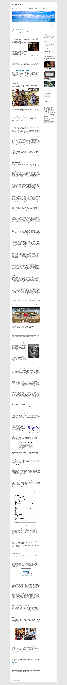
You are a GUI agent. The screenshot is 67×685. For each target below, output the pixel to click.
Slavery (28, 670)
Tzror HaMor (34, 335)
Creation (49, 109)
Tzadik (32, 335)
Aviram (37, 664)
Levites (13, 669)
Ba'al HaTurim (51, 108)
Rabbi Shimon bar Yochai (50, 118)
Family (34, 665)
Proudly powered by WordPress (16, 680)
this (14, 326)
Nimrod (29, 669)
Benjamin (15, 665)
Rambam (46, 119)
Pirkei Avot (48, 117)
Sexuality (25, 334)
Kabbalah (52, 114)
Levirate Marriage (37, 62)
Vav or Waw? (45, 34)
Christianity (45, 109)
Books (16, 8)
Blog (12, 8)
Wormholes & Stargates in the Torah (49, 36)
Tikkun (25, 64)
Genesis (37, 665)
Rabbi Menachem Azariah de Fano (19, 63)
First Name (46, 48)
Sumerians (31, 670)
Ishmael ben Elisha (22, 62)
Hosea (16, 62)
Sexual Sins (21, 334)
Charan (20, 330)
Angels (45, 108)
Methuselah (22, 669)
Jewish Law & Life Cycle (21, 329)
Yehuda (22, 671)
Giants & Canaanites (46, 30)
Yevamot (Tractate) (18, 336)
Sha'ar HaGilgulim (31, 334)
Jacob (53, 113)
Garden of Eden (46, 112)
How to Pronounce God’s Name (48, 37)
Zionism (24, 671)
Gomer (14, 62)
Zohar (46, 123)
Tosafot (27, 335)
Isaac (47, 113)
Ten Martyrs (22, 64)
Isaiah (49, 113)
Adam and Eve (51, 107)
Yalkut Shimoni (51, 122)
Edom (51, 109)
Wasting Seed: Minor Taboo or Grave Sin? (21, 70)
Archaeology (31, 8)
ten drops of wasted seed (32, 264)
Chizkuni (22, 330)
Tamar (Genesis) (14, 64)
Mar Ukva (13, 63)
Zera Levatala (22, 336)
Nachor (27, 669)
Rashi (49, 119)
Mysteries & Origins (27, 664)
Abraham (35, 329)
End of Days (51, 110)
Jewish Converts (35, 330)
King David (33, 62)
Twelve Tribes (15, 671)
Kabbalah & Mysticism (21, 61)
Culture (21, 665)
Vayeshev (27, 64)
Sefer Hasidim (18, 334)
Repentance (13, 670)
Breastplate (18, 665)
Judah (26, 62)
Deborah (36, 61)
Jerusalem (45, 114)
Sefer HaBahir (36, 63)
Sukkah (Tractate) (18, 335)
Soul (15, 335)
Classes (20, 8)
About (44, 8)
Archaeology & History (21, 664)
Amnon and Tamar (32, 61)
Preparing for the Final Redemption (49, 35)
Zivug (25, 336)
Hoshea (19, 62)
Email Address (47, 45)
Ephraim (30, 665)
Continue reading (15, 662)
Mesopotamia (18, 669)
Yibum (30, 64)
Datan (23, 665)
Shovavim (13, 335)
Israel (40, 8)
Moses (25, 669)
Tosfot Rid (29, 335)
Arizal (37, 329)
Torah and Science (47, 122)
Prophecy (36, 8)
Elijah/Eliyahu (46, 110)
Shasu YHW (19, 670)
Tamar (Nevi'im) (18, 64)
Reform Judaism (33, 669)
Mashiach (51, 116)
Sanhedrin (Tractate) (47, 121)
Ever (32, 665)
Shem (21, 670)
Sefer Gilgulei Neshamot (31, 63)
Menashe (15, 669)
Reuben (16, 670)
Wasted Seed (13, 336)
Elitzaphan (27, 665)
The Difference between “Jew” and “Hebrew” (22, 342)
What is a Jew (19, 671)
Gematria (52, 112)
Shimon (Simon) (25, 670)
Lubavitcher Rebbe (46, 116)
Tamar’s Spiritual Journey (17, 29)
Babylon (13, 665)
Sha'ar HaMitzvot (36, 334)
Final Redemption (47, 111)
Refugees (36, 669)
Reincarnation (26, 63)
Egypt (25, 665)
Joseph (48, 114)
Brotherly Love (17, 330)
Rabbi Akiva (45, 118)
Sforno (27, 334)
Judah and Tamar (29, 62)
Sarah (15, 334)
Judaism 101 (25, 8)
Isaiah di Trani (30, 330)
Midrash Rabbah (52, 116)
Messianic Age (46, 116)
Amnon (29, 61)
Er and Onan (26, 330)
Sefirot (52, 121)
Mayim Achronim (17, 4)
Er (24, 330)
